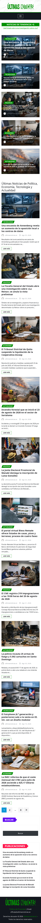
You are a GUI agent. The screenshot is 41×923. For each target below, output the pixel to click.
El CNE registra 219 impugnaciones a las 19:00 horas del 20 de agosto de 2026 (20, 596)
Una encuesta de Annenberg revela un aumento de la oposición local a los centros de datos (18, 79)
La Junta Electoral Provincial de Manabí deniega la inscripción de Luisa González (19, 473)
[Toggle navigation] (20, 16)
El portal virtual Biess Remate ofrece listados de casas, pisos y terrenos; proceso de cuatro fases (19, 533)
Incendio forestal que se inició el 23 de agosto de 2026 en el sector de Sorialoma (19, 165)
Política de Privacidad (17, 909)
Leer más (6, 249)
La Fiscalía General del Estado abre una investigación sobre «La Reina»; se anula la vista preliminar (20, 46)
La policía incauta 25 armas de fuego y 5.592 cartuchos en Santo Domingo (19, 656)
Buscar (9, 819)
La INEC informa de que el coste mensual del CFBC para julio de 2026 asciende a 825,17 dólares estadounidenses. (18, 781)
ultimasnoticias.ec (30, 916)
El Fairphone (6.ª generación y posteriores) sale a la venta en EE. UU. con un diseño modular (19, 717)
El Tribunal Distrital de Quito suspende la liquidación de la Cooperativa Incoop (19, 137)
